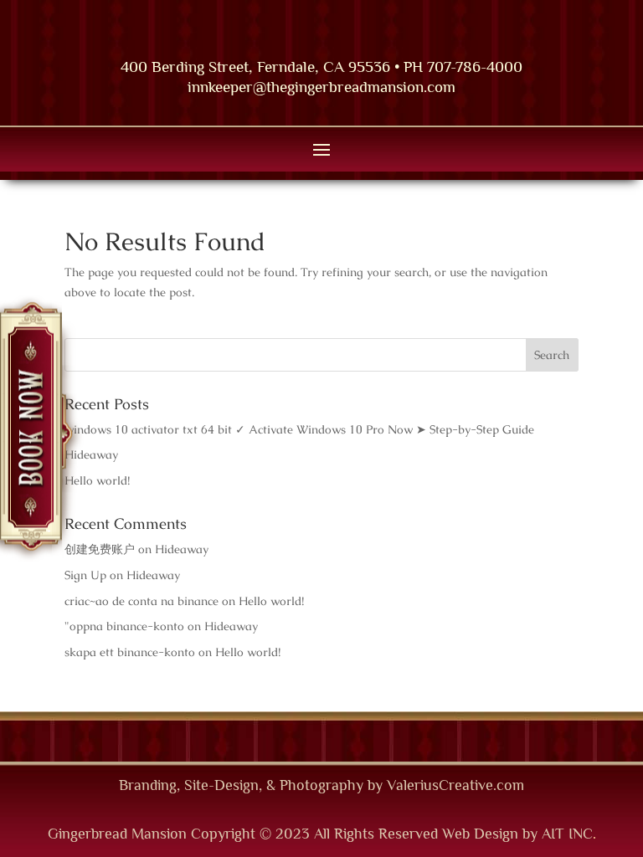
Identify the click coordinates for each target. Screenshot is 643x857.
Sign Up (85, 574)
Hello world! (97, 480)
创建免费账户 (99, 549)
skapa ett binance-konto (129, 651)
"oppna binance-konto (124, 626)
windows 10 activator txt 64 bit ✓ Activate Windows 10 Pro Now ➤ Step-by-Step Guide (299, 429)
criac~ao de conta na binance (141, 600)
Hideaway (91, 454)
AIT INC (567, 833)
